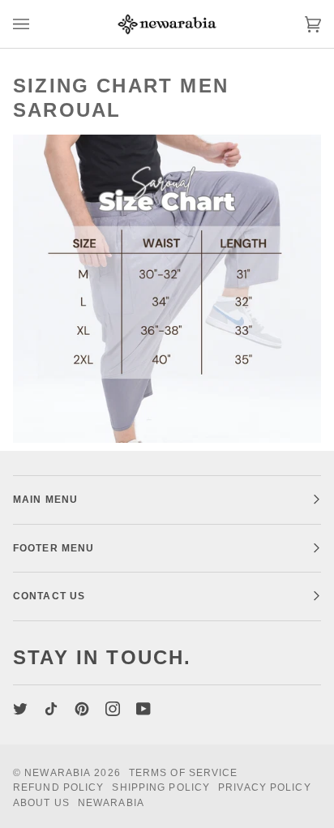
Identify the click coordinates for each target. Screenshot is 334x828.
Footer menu (53, 548)
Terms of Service (183, 773)
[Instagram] (112, 708)
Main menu (45, 499)
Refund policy (58, 787)
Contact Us (49, 596)
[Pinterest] (82, 708)
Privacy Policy (264, 787)
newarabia (57, 773)
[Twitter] (20, 708)
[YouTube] (143, 708)
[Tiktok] (51, 708)
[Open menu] (37, 24)
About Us (41, 803)
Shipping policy (161, 787)
